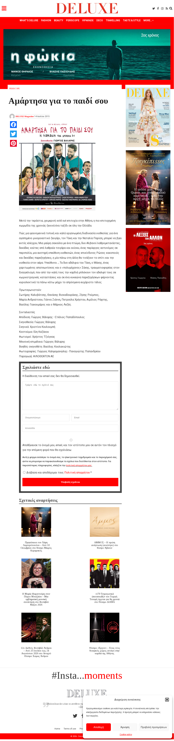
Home (57, 729)
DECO (99, 20)
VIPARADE (88, 20)
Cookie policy (126, 734)
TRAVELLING (113, 20)
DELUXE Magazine (25, 116)
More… (147, 20)
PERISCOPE (72, 20)
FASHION (46, 20)
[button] (167, 699)
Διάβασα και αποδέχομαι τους (59, 472)
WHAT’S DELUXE (29, 20)
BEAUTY (58, 20)
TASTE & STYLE (132, 20)
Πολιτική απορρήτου (77, 472)
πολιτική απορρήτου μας (79, 465)
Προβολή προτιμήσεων (154, 727)
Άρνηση (125, 727)
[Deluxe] (87, 13)
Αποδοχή (99, 727)
